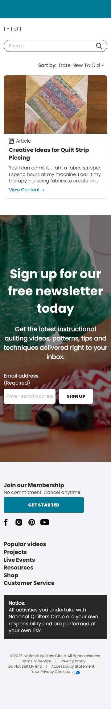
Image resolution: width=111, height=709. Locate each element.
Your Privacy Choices (50, 671)
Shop (11, 575)
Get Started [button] (44, 505)
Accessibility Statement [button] (72, 666)
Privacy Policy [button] (72, 661)
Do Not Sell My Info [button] (25, 666)
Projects (15, 552)
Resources (18, 568)
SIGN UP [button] (76, 396)
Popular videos (25, 544)
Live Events (19, 560)
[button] (99, 45)
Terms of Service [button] (36, 661)
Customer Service (29, 583)
